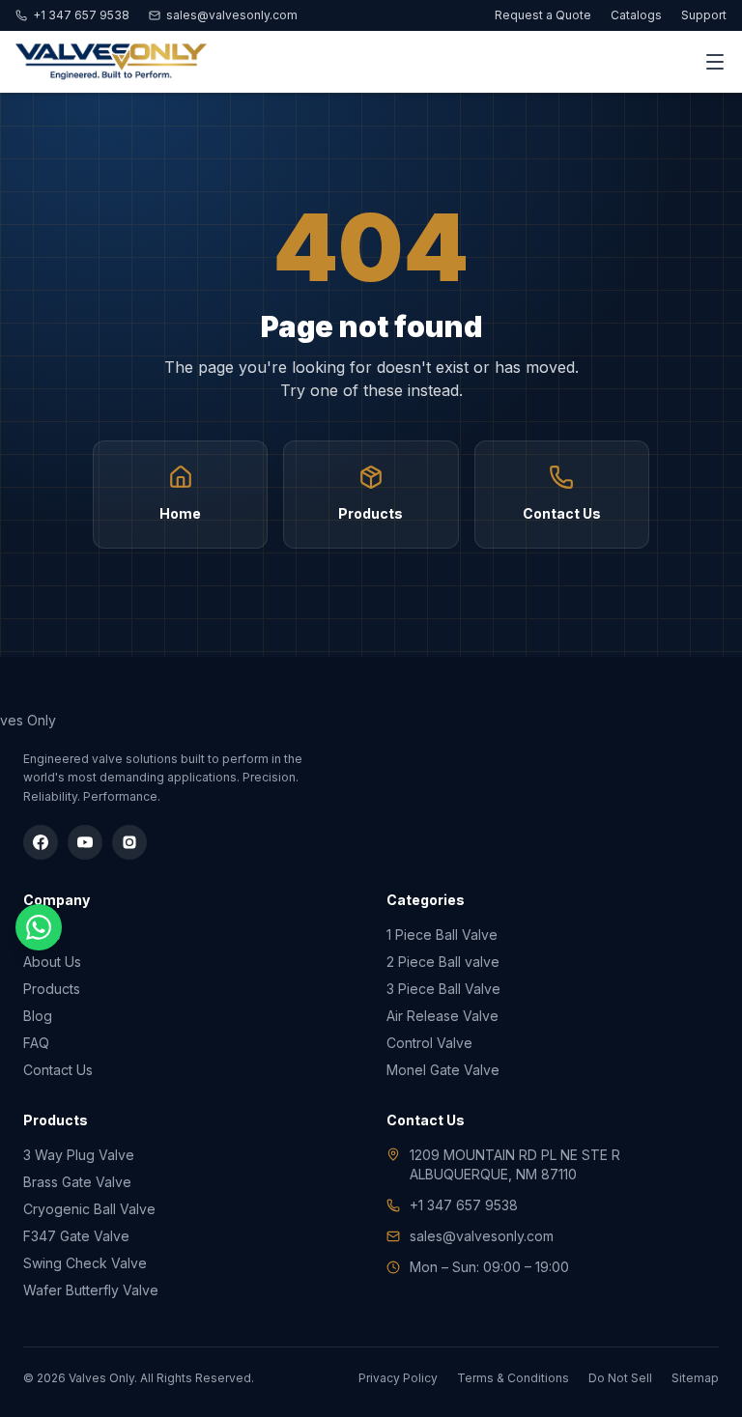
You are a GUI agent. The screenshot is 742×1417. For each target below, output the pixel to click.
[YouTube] (85, 842)
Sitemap (695, 1378)
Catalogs (636, 15)
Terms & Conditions (513, 1378)
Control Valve (429, 1042)
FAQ (36, 1042)
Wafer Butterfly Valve (90, 1290)
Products (51, 988)
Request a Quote (543, 15)
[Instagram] (129, 842)
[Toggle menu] (715, 61)
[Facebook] (40, 842)
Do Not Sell (620, 1378)
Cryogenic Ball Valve (89, 1209)
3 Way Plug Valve (78, 1155)
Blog (37, 1015)
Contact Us (58, 1070)
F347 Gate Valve (76, 1236)
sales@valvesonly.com (232, 15)
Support (704, 15)
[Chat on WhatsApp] (38, 927)
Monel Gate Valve (442, 1070)
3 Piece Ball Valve (443, 988)
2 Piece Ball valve (442, 961)
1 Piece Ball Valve (442, 934)
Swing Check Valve (85, 1263)
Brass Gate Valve (77, 1182)
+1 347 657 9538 (81, 15)
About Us (52, 961)
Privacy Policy (398, 1378)
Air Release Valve (442, 1015)
